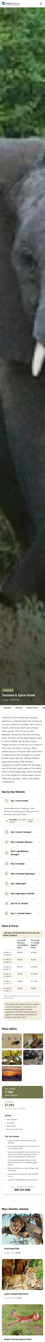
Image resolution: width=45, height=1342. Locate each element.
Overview (7, 708)
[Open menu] (41, 3)
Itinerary (18, 708)
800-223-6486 (22, 1189)
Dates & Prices (32, 708)
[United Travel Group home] (11, 4)
